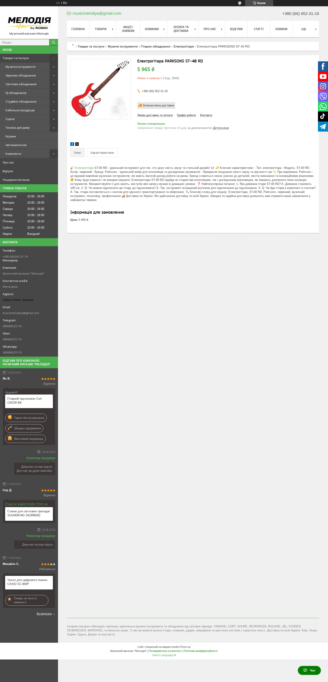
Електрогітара (84, 167)
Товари (100, 29)
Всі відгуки (44, 614)
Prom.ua (185, 647)
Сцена (10, 119)
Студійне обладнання (21, 101)
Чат (313, 670)
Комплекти (13, 154)
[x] (77, 145)
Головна (78, 29)
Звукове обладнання (21, 75)
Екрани (11, 136)
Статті (259, 29)
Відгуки (8, 171)
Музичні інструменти (20, 67)
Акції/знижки (128, 29)
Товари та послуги (16, 58)
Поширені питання (16, 180)
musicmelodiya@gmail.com (21, 313)
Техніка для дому (18, 128)
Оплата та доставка (181, 29)
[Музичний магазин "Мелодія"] (29, 21)
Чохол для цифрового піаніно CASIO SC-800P (27, 582)
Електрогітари (184, 46)
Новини (281, 29)
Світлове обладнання (21, 84)
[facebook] (72, 145)
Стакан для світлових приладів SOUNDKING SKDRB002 (28, 513)
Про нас (8, 162)
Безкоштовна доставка (158, 105)
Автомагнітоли (16, 145)
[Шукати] (53, 42)
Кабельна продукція (20, 110)
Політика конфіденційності (201, 651)
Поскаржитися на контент (165, 651)
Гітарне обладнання (155, 46)
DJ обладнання (16, 93)
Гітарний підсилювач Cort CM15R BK (24, 400)
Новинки (152, 29)
